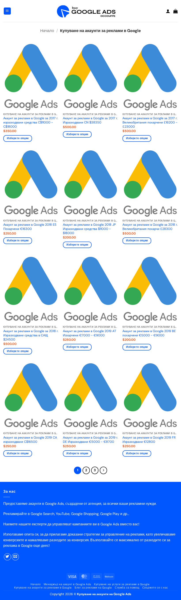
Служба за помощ (127, 587)
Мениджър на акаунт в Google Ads (67, 584)
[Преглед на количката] (175, 11)
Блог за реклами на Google (93, 587)
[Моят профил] (168, 11)
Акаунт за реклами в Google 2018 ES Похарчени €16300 (29, 227)
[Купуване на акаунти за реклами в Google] (90, 11)
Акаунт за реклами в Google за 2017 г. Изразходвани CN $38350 (90, 120)
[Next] (103, 470)
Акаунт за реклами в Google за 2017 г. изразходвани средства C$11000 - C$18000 (30, 122)
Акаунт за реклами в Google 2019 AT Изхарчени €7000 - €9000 (89, 333)
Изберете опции (18, 138)
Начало (47, 30)
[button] (7, 11)
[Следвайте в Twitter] (7, 556)
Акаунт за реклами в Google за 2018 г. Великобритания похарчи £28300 (150, 227)
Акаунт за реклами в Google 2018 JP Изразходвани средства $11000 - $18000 (89, 229)
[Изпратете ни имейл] (15, 556)
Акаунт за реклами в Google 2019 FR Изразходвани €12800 (149, 439)
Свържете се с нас (155, 587)
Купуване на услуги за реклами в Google (121, 584)
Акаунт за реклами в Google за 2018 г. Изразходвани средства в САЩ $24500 (30, 335)
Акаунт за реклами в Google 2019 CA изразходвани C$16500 (30, 439)
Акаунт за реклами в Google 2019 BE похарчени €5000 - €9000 (149, 333)
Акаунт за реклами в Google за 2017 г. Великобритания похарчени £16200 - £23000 (150, 122)
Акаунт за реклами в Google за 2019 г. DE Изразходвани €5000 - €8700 (90, 439)
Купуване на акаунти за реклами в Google (43, 587)
